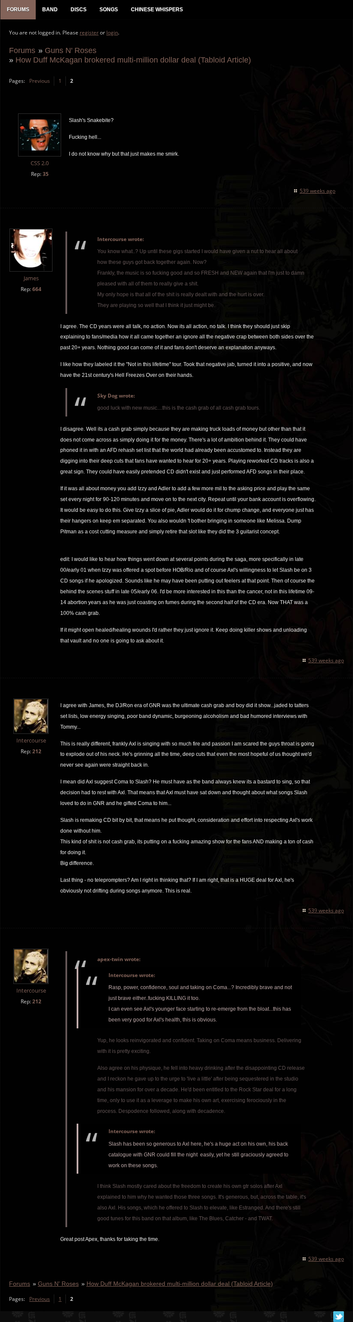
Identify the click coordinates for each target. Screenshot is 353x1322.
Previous (39, 81)
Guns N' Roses (70, 50)
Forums (22, 50)
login (112, 32)
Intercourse (31, 740)
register (89, 32)
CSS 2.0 (40, 163)
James (31, 278)
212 (36, 751)
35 (46, 174)
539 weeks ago (317, 190)
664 (36, 289)
